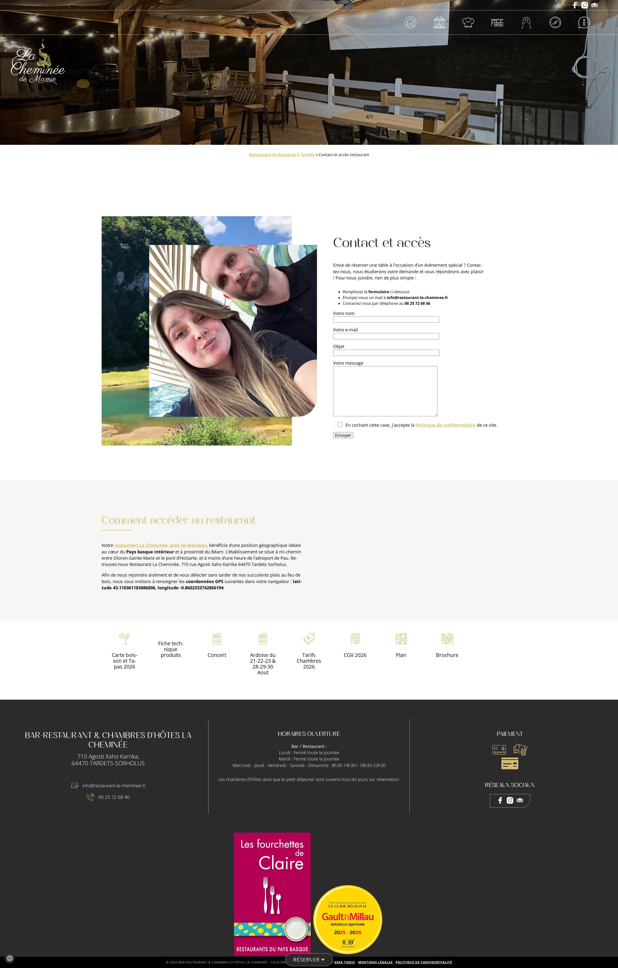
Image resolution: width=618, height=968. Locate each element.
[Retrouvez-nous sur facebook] (575, 6)
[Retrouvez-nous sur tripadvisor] (594, 6)
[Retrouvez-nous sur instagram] (585, 6)
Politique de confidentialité (446, 425)
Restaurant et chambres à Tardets (282, 154)
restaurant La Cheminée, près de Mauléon (160, 545)
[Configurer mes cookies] (9, 958)
